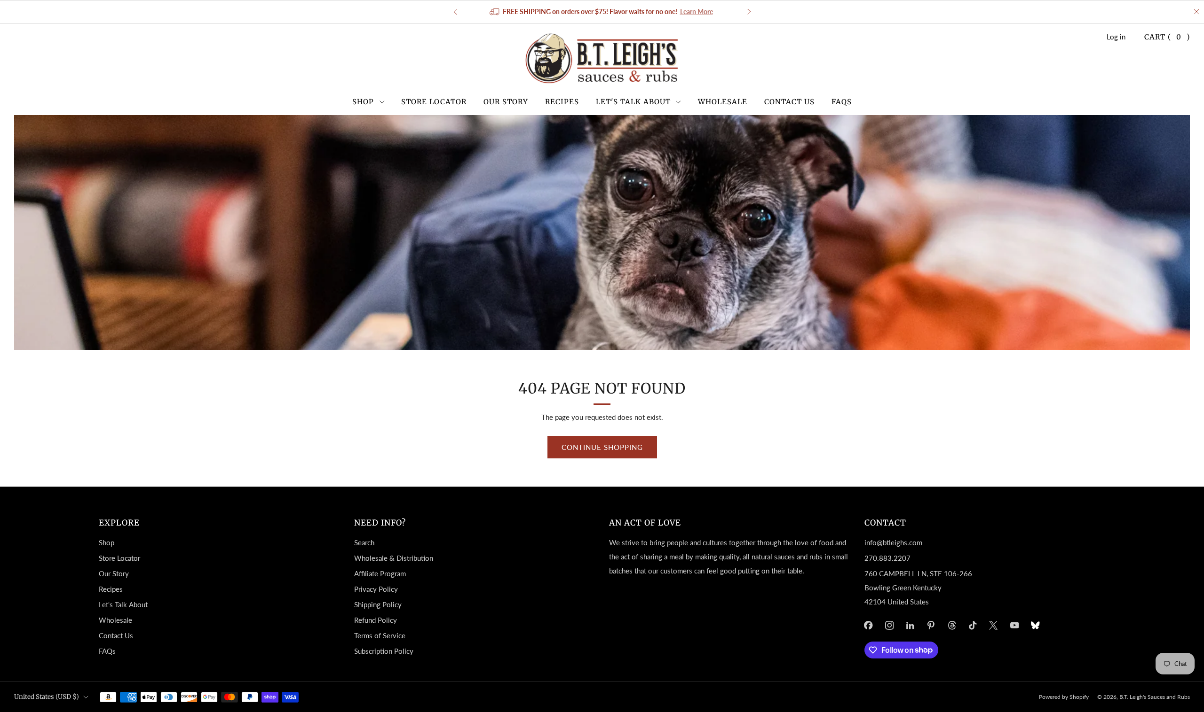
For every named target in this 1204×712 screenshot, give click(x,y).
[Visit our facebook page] (868, 625)
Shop (363, 101)
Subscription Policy (383, 651)
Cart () (1167, 36)
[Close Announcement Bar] (1196, 11)
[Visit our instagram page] (889, 625)
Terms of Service (379, 635)
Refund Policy (375, 620)
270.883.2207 (887, 558)
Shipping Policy (378, 604)
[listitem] (602, 11)
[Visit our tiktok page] (972, 625)
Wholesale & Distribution (393, 558)
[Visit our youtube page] (1014, 625)
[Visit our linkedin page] (910, 625)
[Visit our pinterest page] (930, 625)
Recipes (562, 101)
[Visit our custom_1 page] (1035, 625)
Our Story (505, 101)
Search (364, 542)
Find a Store (677, 11)
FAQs (842, 101)
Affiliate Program (380, 573)
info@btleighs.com (893, 542)
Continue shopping (602, 447)
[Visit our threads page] (952, 625)
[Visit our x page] (993, 625)
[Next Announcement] (749, 12)
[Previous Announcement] (455, 12)
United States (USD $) (46, 697)
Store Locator (434, 101)
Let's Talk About (633, 101)
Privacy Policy (376, 589)
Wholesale (722, 101)
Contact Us (789, 101)
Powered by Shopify (1064, 696)
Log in (1116, 36)
